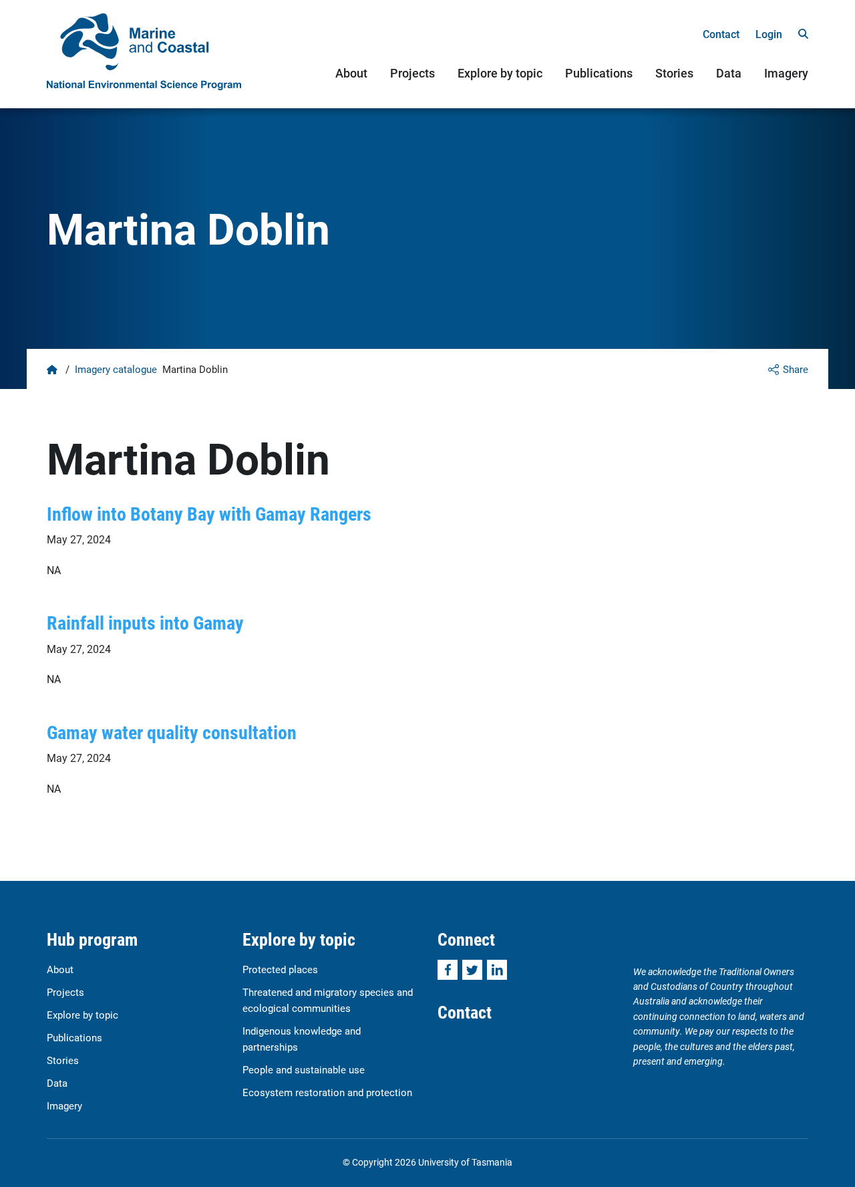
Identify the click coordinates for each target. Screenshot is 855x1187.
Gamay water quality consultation (172, 732)
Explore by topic (500, 73)
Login (768, 34)
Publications (599, 73)
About (351, 73)
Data (728, 73)
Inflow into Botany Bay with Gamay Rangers (209, 513)
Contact (721, 34)
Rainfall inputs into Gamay (145, 622)
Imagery (786, 73)
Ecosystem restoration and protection (327, 1092)
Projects (412, 73)
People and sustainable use (303, 1069)
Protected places (280, 969)
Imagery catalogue (116, 369)
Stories (674, 73)
